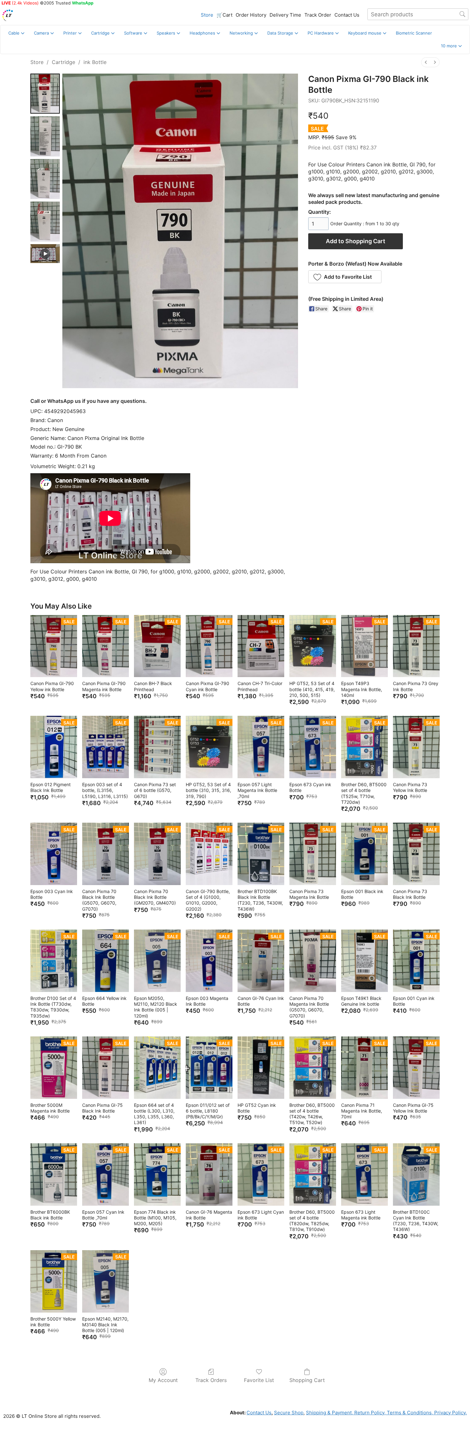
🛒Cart (224, 15)
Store (207, 15)
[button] (451, 46)
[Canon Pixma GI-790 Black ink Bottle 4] (45, 253)
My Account (163, 1380)
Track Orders (211, 1380)
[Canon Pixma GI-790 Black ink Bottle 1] (45, 136)
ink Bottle (94, 62)
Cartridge (63, 62)
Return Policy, (369, 1413)
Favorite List (259, 1380)
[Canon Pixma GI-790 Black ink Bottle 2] (45, 179)
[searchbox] (417, 14)
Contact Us (346, 15)
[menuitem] (425, 62)
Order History (251, 15)
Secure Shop (288, 1413)
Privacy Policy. (450, 1413)
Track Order (317, 15)
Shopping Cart (307, 1380)
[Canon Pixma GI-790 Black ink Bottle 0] (45, 94)
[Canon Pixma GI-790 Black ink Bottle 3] (45, 222)
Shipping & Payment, (329, 1413)
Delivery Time (285, 15)
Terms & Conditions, (409, 1413)
